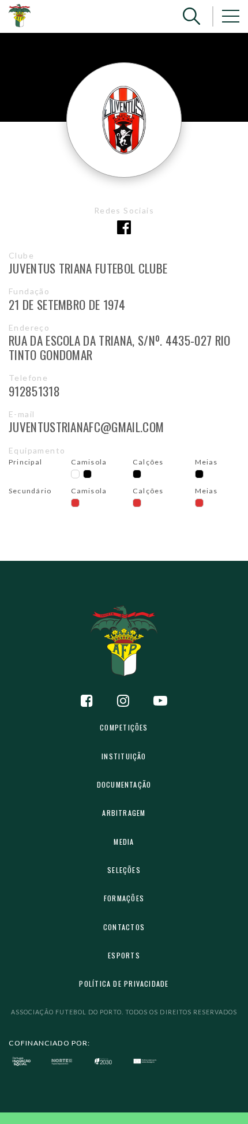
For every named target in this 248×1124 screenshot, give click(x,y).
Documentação (124, 784)
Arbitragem (123, 812)
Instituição (124, 756)
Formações (124, 898)
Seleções (124, 869)
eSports (124, 955)
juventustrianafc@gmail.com (86, 427)
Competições (124, 727)
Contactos (124, 926)
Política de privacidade (123, 983)
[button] (191, 16)
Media (124, 841)
